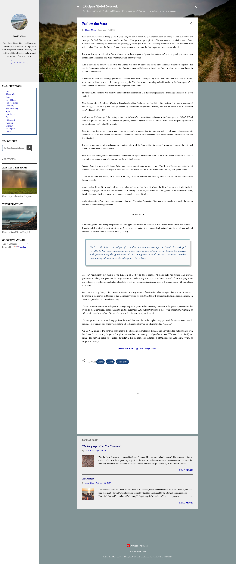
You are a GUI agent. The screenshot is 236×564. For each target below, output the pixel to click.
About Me (10, 94)
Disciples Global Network (100, 6)
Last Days (10, 114)
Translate (22, 246)
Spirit (8, 111)
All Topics (10, 128)
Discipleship (122, 361)
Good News (11, 99)
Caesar (100, 361)
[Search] (196, 7)
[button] (191, 24)
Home (8, 91)
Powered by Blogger (139, 545)
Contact (9, 131)
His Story (10, 105)
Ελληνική (10, 119)
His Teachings (12, 102)
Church (110, 361)
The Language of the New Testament (101, 446)
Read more (186, 470)
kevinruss (143, 551)
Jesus (8, 97)
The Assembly (12, 108)
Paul (8, 117)
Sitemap (9, 125)
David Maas (19, 36)
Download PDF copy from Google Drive (137, 348)
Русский (10, 122)
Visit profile (19, 62)
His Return (88, 478)
